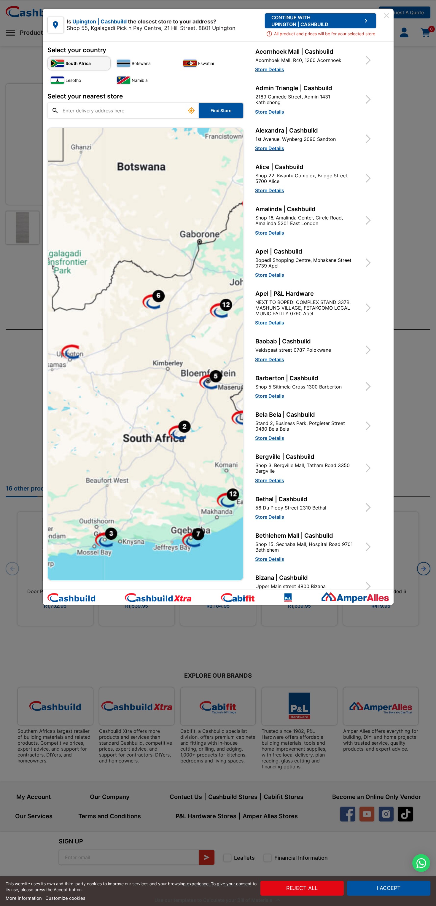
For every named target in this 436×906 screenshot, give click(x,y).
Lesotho (73, 80)
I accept (389, 888)
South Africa (78, 63)
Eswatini (206, 63)
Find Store (221, 110)
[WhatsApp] (421, 863)
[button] (317, 60)
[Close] (386, 15)
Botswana (141, 63)
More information (24, 898)
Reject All (302, 888)
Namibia (140, 80)
